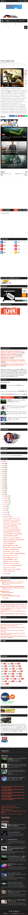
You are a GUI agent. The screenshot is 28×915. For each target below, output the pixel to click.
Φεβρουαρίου (6, 516)
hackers (2, 671)
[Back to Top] (19, 911)
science (17, 676)
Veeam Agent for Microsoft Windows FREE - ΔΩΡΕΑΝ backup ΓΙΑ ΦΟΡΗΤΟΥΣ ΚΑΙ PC (12, 354)
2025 (3, 463)
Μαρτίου (5, 514)
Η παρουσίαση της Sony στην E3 (14, 832)
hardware (10, 671)
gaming (10, 668)
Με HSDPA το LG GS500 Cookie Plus (11, 549)
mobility (17, 65)
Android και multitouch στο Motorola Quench (13, 539)
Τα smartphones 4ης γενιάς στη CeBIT (11, 520)
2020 (3, 473)
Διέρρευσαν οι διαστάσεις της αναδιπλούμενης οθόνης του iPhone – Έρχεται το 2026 (17, 418)
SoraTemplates (9, 913)
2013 (3, 488)
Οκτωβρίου (6, 500)
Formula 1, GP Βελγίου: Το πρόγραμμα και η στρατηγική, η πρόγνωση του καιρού (13, 588)
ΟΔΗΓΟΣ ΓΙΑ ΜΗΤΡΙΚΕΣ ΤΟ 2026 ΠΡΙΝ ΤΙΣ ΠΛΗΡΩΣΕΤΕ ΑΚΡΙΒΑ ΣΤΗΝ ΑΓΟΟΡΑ (11, 351)
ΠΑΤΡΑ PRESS (5, 598)
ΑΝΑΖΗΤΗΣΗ (21, 20)
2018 (3, 478)
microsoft (9, 673)
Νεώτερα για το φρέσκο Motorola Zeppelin (12, 565)
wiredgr (4, 66)
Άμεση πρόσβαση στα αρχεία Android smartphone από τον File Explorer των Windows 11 (13, 636)
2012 (3, 490)
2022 (3, 469)
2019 (3, 476)
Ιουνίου (5, 508)
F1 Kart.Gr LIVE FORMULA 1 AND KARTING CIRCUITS (13, 586)
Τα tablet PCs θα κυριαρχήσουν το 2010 (12, 524)
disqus (20, 210)
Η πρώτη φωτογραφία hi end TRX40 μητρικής (15, 385)
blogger (16, 210)
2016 (3, 482)
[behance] (26, 1)
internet (18, 671)
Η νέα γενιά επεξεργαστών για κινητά (11, 518)
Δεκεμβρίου (6, 496)
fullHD (9, 65)
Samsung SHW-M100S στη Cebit (10, 559)
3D (17, 63)
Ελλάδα (2, 681)
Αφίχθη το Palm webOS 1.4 (9, 543)
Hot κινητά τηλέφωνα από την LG (10, 555)
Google (2, 666)
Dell (7, 65)
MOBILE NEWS (4, 27)
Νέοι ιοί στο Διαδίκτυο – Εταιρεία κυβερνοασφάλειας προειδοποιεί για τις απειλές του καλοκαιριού (17, 874)
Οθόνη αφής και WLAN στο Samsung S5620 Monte (14, 553)
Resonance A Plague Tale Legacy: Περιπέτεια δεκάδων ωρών (14, 606)
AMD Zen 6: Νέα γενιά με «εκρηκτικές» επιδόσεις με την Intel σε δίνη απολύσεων (17, 891)
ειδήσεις (21, 63)
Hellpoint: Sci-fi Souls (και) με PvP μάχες (10, 807)
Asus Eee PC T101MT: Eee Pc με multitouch (12, 533)
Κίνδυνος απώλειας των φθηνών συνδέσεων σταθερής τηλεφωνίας (12, 630)
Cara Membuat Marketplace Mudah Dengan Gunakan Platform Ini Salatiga (12, 787)
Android (8, 663)
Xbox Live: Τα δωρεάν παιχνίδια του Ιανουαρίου (11, 814)
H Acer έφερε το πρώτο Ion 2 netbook (11, 537)
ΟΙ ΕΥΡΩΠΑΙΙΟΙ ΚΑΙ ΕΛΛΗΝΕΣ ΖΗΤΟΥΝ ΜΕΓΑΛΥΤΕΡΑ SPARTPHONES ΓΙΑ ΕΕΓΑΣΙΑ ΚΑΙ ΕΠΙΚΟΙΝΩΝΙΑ (14, 364)
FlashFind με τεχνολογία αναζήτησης (11, 561)
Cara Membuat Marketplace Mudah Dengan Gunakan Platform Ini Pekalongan (12, 793)
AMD (2, 663)
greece (17, 668)
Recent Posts (7, 397)
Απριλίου (5, 512)
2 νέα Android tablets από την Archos (11, 532)
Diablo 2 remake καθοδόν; (7, 809)
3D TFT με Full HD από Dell (9, 571)
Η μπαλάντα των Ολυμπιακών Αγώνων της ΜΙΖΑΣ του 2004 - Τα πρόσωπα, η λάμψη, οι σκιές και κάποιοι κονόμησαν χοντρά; (13, 583)
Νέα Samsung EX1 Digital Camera (10, 526)
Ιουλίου (5, 506)
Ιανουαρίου (5, 573)
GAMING (18, 24)
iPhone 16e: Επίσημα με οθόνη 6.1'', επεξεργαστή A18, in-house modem (13, 628)
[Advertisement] (14, 43)
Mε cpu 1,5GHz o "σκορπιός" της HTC (11, 551)
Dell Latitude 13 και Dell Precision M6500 (12, 547)
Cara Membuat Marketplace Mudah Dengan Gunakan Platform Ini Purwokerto (12, 790)
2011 (3, 492)
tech (2, 66)
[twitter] (21, 1)
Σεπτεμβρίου (6, 502)
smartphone (3, 678)
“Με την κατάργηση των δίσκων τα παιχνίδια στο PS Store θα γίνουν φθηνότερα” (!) (13, 608)
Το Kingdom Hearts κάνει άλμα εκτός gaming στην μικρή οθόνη (13, 611)
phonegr (24, 65)
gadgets (13, 65)
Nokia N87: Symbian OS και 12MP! (10, 545)
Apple (16, 663)
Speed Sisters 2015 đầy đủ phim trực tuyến (11, 595)
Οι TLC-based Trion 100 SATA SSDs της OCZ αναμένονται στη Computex (14, 394)
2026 (3, 461)
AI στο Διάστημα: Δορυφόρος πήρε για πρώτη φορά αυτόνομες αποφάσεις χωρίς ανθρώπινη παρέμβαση (12, 164)
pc (10, 676)
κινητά (17, 681)
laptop (2, 673)
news (21, 65)
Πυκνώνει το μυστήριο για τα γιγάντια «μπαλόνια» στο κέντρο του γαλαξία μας (15, 882)
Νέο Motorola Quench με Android (10, 535)
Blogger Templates (21, 913)
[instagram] (24, 1)
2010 (3, 494)
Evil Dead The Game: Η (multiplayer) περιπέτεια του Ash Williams (13, 811)
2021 (3, 471)
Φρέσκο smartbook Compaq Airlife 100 (12, 530)
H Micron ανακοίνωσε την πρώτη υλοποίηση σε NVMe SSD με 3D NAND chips (16, 825)
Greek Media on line (6, 580)
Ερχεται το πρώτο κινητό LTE (9, 567)
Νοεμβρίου (5, 498)
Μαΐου (4, 510)
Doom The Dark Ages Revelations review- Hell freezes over (14, 604)
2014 (3, 486)
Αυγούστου (5, 504)
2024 (3, 465)
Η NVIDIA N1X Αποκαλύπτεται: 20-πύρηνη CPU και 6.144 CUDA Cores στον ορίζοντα (14, 137)
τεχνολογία (3, 65)
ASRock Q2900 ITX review (5, 382)
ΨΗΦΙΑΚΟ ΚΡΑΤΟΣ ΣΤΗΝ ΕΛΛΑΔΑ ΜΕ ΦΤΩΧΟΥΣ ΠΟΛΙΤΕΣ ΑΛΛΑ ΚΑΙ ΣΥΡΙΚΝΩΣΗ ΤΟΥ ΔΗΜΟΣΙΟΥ (13, 360)
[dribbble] (23, 1)
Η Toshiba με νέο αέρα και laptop (10, 528)
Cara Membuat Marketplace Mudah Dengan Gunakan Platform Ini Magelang (12, 795)
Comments (21, 397)
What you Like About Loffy (7, 592)
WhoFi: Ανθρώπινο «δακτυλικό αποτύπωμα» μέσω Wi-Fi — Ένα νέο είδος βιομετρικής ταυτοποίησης (13, 151)
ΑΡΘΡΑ (3, 24)
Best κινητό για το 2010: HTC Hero (10, 522)
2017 (3, 480)
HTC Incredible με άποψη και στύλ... (11, 557)
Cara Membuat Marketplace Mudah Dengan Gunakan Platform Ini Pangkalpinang (12, 798)
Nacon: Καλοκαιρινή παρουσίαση (8, 805)
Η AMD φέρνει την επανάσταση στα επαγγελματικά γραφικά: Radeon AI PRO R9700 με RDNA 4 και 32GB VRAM (17, 848)
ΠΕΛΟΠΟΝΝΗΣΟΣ (6, 594)
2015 (3, 484)
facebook (25, 210)
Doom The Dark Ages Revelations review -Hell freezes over (14, 613)
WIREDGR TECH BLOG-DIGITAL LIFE (12, 7)
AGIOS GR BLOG (5, 591)
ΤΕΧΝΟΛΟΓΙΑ (10, 24)
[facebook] (19, 1)
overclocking (3, 676)
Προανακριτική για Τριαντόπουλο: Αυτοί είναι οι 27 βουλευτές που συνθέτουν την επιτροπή (12, 625)
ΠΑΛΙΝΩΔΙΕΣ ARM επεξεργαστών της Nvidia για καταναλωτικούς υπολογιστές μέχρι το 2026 (17, 856)
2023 (3, 467)
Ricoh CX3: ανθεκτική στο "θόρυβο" (11, 563)
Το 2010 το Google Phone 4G (9, 541)
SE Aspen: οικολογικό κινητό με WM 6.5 (11, 569)
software (11, 678)
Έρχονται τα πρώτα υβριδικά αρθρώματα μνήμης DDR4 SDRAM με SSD (14, 391)
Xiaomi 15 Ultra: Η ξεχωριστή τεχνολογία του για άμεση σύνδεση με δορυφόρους (13, 633)
